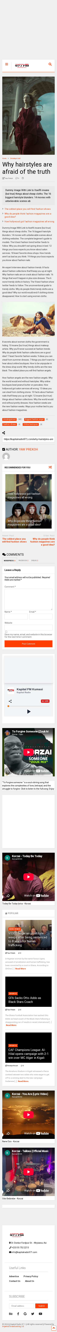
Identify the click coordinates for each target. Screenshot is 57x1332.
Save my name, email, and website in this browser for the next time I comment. (28, 635)
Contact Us (14, 1281)
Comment (10, 587)
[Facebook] (18, 1313)
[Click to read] (28, 487)
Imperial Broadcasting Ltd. (13, 1326)
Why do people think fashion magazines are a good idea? (42, 541)
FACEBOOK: (23, 560)
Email (32, 612)
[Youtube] (40, 1313)
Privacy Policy (31, 1276)
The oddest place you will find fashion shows (28, 209)
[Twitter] (32, 1313)
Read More (20, 969)
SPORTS (13, 993)
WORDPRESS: (9, 561)
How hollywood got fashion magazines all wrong (29, 221)
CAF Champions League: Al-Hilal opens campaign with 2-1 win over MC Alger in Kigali (28, 1054)
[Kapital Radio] (20, 69)
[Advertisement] (28, 31)
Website (8, 623)
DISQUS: (34, 560)
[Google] (25, 1313)
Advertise (14, 1276)
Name (8, 612)
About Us (29, 1281)
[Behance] (11, 1313)
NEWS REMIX (14, 929)
